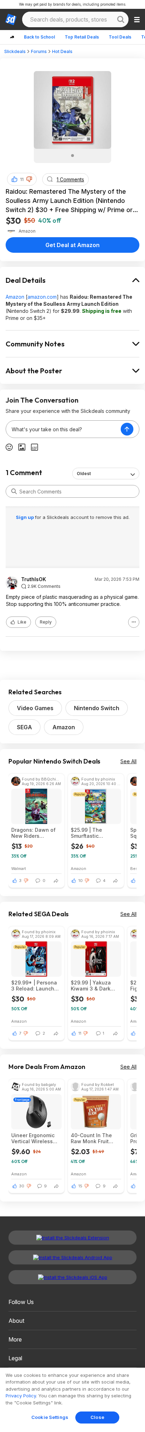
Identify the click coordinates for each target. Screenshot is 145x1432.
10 (80, 880)
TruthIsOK (33, 579)
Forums (39, 51)
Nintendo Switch (96, 708)
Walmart (18, 868)
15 (80, 1185)
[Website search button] (120, 19)
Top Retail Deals (82, 37)
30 (21, 1185)
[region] (72, 1400)
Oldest (84, 473)
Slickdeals (15, 51)
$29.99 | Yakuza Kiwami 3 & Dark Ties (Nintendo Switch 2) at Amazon (91, 986)
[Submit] (14, 491)
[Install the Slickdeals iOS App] (72, 1277)
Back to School (39, 37)
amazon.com (42, 297)
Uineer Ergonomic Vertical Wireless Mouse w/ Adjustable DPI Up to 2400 (33, 1138)
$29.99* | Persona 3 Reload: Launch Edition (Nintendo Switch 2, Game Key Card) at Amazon (35, 986)
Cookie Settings (49, 1417)
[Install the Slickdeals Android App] (72, 1257)
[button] (29, 179)
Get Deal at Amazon (72, 245)
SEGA (24, 727)
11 (22, 179)
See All (128, 761)
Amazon (15, 297)
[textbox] (63, 429)
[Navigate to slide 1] (72, 155)
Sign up (25, 517)
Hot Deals (62, 51)
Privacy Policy (21, 1395)
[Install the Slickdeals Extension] (72, 1238)
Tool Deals (120, 37)
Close (97, 1417)
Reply (46, 622)
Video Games (35, 708)
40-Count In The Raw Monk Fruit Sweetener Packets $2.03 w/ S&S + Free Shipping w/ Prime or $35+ (96, 1138)
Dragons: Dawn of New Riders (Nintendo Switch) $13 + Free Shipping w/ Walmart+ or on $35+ (35, 833)
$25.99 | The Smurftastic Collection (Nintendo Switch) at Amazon (93, 833)
